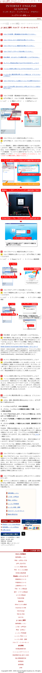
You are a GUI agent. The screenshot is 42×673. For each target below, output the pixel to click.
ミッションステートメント (21, 652)
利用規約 (21, 661)
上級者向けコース (20, 585)
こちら (37, 434)
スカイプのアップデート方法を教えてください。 (19, 51)
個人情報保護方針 (20, 658)
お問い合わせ (6, 530)
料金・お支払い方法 (21, 560)
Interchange (21, 611)
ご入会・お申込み (13, 496)
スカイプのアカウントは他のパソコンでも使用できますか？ (22, 81)
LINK (20, 667)
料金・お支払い (12, 500)
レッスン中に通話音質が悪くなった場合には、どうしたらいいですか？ (22, 75)
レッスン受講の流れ (21, 566)
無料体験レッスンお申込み (10, 527)
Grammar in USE (21, 607)
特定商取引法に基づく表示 (21, 655)
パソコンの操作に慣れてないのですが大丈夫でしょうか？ (21, 68)
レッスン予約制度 (13, 504)
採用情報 (21, 664)
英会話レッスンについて (20, 576)
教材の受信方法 (12, 514)
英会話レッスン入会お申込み (11, 524)
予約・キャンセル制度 (21, 570)
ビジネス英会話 (21, 595)
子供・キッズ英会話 (21, 588)
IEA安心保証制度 (21, 573)
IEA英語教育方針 (21, 649)
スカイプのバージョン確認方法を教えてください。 (19, 45)
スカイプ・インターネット (16, 511)
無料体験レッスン (13, 493)
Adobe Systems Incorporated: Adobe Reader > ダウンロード (19, 346)
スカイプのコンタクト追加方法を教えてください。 (19, 40)
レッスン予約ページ (21, 636)
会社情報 (21, 645)
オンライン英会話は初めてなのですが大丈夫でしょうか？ (21, 63)
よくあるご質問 (14, 23)
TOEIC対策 (20, 598)
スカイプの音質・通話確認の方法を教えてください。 (20, 34)
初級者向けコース (20, 579)
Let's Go (20, 617)
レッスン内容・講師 (14, 507)
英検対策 (21, 601)
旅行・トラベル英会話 (21, 592)
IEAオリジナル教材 (21, 604)
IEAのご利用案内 (21, 554)
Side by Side (21, 614)
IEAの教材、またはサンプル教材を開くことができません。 (22, 57)
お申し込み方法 (21, 563)
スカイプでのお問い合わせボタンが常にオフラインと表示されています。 (22, 87)
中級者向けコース (20, 582)
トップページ (4, 23)
